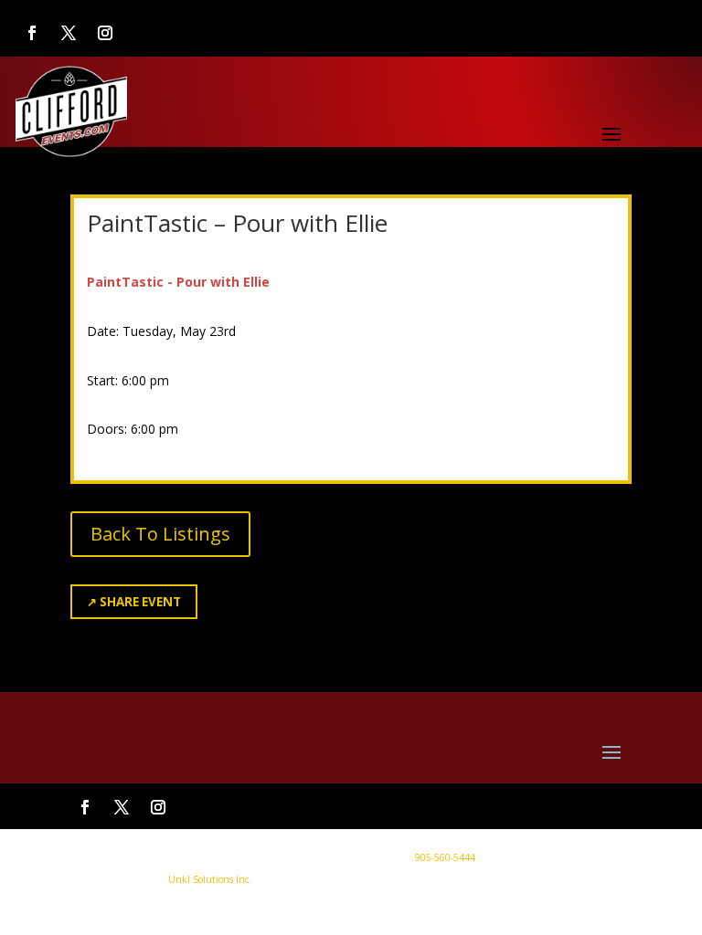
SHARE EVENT (134, 602)
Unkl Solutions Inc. (209, 879)
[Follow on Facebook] (32, 32)
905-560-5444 (443, 857)
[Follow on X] (68, 32)
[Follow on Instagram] (105, 32)
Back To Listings (160, 533)
